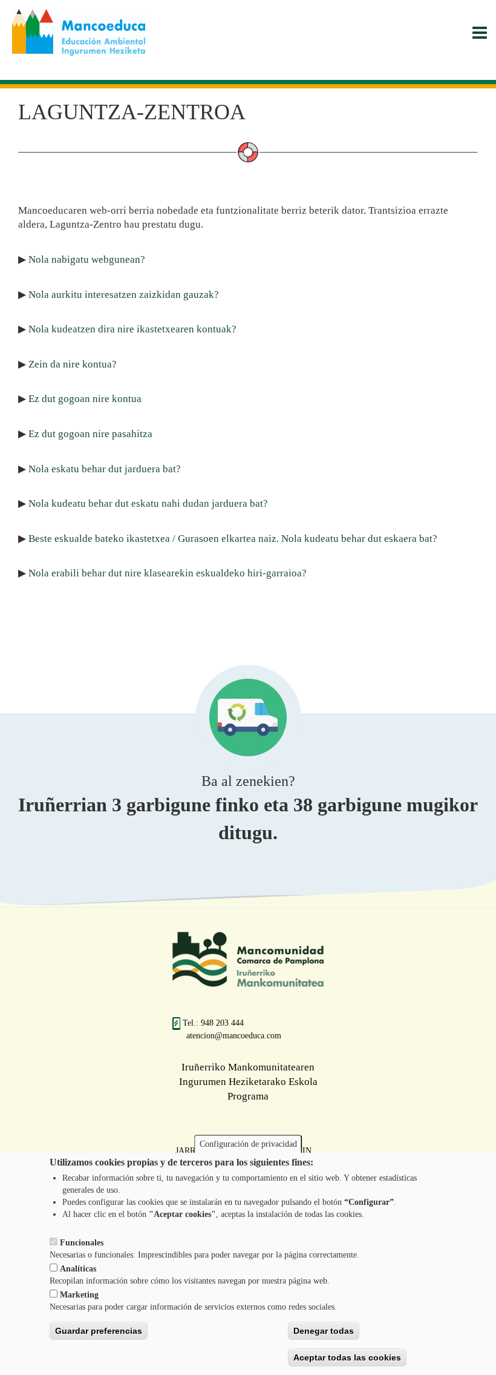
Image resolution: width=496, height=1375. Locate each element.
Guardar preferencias (98, 1331)
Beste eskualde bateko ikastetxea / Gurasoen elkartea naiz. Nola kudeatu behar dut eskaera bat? (232, 538)
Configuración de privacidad (248, 1144)
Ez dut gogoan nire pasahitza (90, 434)
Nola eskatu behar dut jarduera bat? (104, 469)
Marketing (79, 1294)
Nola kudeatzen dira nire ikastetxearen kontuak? (132, 329)
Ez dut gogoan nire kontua (85, 398)
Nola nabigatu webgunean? (86, 259)
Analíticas (78, 1268)
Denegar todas (323, 1331)
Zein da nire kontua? (72, 364)
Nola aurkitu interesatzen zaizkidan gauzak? (123, 294)
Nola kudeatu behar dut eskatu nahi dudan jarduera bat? (148, 503)
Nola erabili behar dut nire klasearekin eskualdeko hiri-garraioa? (167, 573)
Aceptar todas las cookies (347, 1357)
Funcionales (81, 1242)
